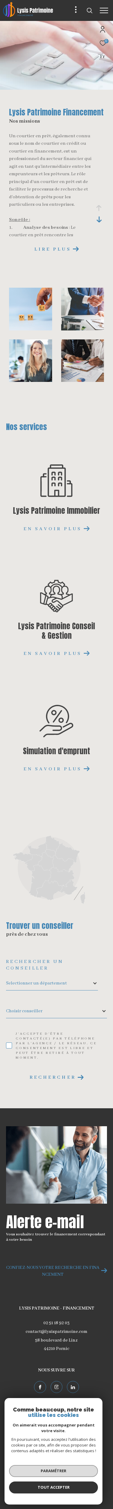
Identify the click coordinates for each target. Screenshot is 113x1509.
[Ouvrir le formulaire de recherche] (89, 10)
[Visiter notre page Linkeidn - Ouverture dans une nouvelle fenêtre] (73, 1387)
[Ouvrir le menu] (104, 10)
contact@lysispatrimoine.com (56, 1331)
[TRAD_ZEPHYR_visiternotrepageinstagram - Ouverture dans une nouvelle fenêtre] (57, 1387)
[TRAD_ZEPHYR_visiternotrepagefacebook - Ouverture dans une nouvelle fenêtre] (40, 1387)
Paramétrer (53, 1470)
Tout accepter (54, 1487)
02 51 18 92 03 (56, 1323)
